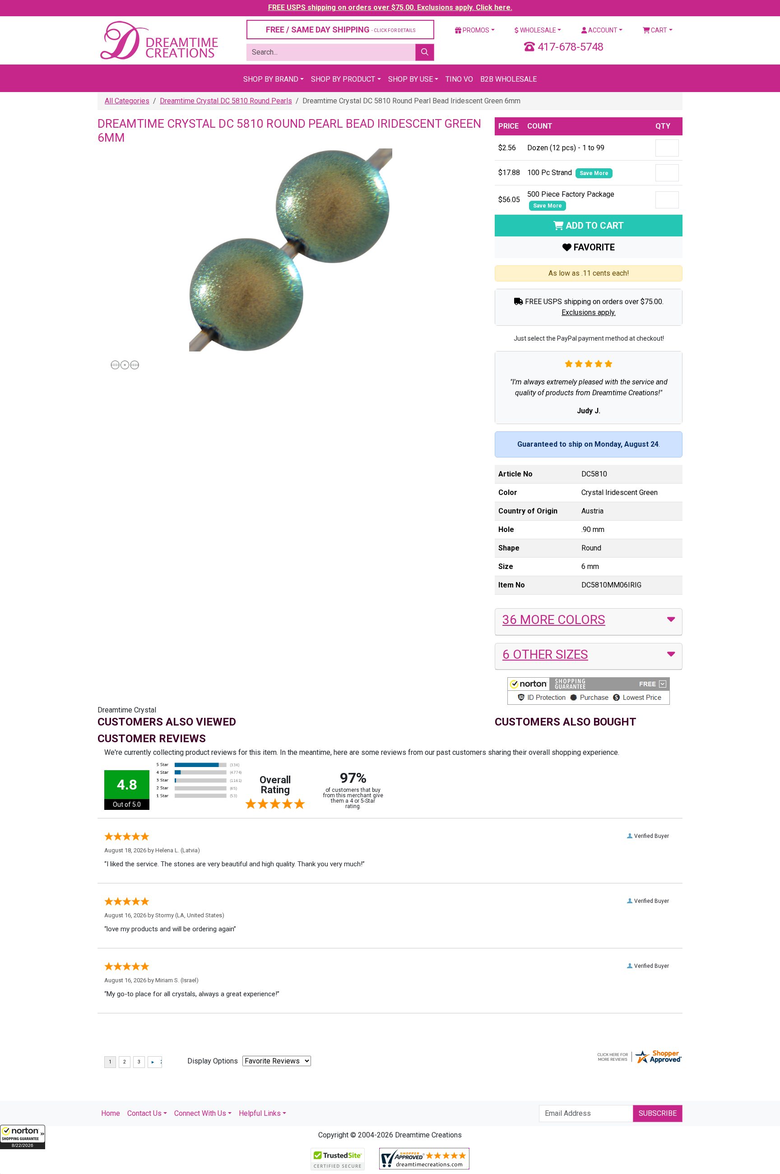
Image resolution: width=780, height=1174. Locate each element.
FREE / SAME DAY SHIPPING (340, 29)
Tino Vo (459, 79)
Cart (658, 30)
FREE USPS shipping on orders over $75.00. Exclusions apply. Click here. (390, 7)
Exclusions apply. (589, 312)
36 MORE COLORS (553, 619)
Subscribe (658, 1113)
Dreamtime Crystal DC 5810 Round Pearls (226, 101)
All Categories (127, 101)
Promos (475, 30)
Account (602, 30)
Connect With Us (200, 1113)
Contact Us (144, 1113)
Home (110, 1113)
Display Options (212, 1061)
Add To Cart (593, 225)
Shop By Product (343, 79)
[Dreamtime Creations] (158, 40)
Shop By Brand (270, 79)
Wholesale (537, 30)
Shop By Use (410, 79)
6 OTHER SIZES (545, 654)
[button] (22, 1137)
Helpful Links (260, 1113)
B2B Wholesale (508, 79)
